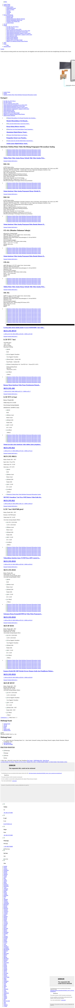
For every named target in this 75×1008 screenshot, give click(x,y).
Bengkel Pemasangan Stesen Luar (14, 20)
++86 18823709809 (8, 846)
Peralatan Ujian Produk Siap (13, 21)
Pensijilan (8, 12)
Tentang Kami (7, 5)
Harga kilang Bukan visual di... (15, 126)
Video (5, 42)
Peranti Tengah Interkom (12, 37)
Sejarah (8, 13)
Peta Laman (30, 760)
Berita (5, 43)
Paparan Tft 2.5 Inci (31, 761)
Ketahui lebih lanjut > (13, 161)
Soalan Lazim (7, 729)
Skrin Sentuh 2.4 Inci (62, 761)
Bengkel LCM (9, 16)
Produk (5, 25)
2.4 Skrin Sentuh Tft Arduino (7, 761)
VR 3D (5, 24)
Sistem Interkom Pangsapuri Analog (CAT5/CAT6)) (18, 33)
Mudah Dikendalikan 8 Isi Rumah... (17, 121)
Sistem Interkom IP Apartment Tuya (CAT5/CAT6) (18, 30)
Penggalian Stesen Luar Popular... (16, 138)
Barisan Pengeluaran (8, 14)
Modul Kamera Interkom (12, 38)
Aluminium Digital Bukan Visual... (16, 132)
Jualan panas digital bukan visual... (17, 143)
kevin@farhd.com (8, 824)
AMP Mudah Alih (37, 760)
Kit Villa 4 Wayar (10, 28)
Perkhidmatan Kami (11, 8)
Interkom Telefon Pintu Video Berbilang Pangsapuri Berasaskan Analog (20, 94)
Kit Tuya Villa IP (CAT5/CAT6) (13, 29)
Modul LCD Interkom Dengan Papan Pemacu (17, 41)
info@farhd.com (7, 743)
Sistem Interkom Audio (11, 36)
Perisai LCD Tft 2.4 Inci (20, 761)
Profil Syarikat (9, 7)
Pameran (8, 11)
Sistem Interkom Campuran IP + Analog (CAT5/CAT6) (19, 34)
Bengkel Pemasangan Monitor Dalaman (15, 18)
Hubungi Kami (7, 46)
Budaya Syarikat (10, 9)
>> (8, 717)
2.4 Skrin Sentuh (53, 761)
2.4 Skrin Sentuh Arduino (42, 761)
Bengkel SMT (9, 17)
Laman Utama (7, 4)
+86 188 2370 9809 (8, 744)
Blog (7, 45)
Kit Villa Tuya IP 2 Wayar (12, 26)
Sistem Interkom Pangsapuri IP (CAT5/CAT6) (17, 32)
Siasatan (5, 161)
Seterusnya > (5, 717)
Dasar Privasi (46, 760)
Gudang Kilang (10, 22)
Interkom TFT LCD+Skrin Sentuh (14, 40)
